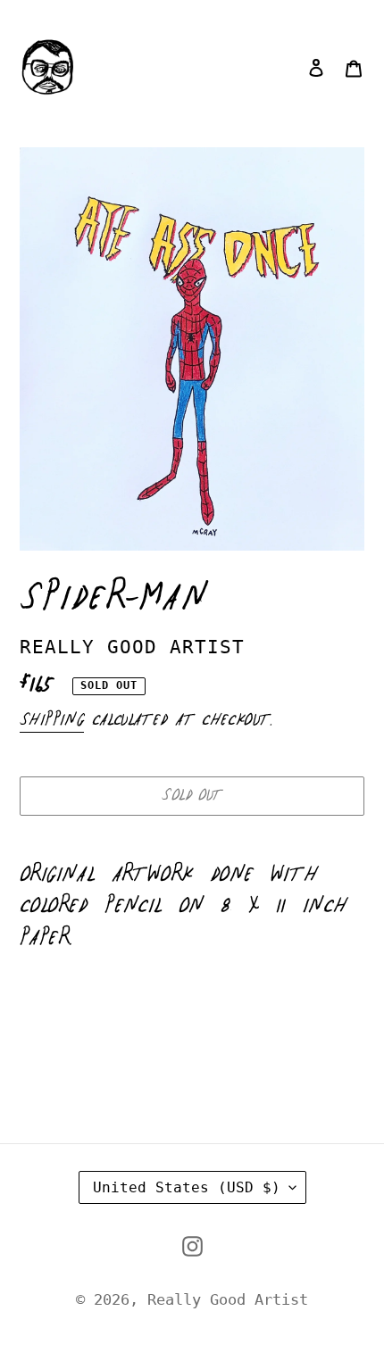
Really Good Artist (227, 1299)
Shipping (52, 720)
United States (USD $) (186, 1187)
